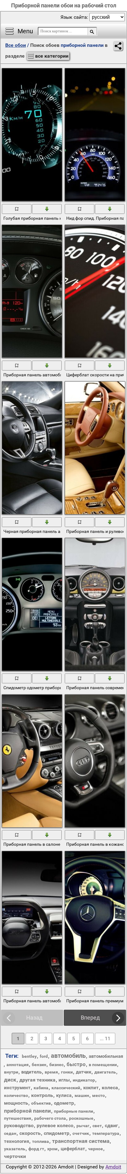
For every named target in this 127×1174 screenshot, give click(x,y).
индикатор (84, 1080)
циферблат (73, 1149)
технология (16, 1141)
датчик (83, 1072)
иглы (64, 1080)
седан (10, 1133)
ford (44, 1056)
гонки (67, 1072)
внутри (11, 1072)
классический (65, 1087)
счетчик (80, 1133)
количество (16, 1095)
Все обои (15, 45)
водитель (31, 1072)
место (98, 1095)
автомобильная (106, 1056)
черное (95, 1148)
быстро (76, 1064)
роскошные (81, 1118)
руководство (19, 1125)
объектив (41, 1103)
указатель (14, 1148)
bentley (29, 1056)
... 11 (105, 1038)
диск (10, 1080)
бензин (39, 1064)
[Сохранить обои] (47, 208)
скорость (30, 1133)
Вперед (90, 1017)
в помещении (103, 1064)
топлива (40, 1141)
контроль (42, 1095)
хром (52, 1148)
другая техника (37, 1080)
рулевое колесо (55, 1125)
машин (82, 1095)
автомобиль (68, 1055)
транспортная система (80, 1141)
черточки (15, 1156)
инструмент (17, 1087)
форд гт (36, 1148)
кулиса (64, 1095)
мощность (16, 1103)
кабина (41, 1087)
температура (105, 1133)
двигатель (105, 1072)
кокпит (91, 1087)
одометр (64, 1103)
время (51, 1072)
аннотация (17, 1064)
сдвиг (111, 1125)
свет (97, 1125)
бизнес (56, 1064)
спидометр (56, 1133)
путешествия (17, 1118)
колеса (110, 1087)
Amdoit (113, 1167)
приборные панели (73, 1111)
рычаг (82, 1125)
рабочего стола (50, 1118)
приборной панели (27, 1111)
